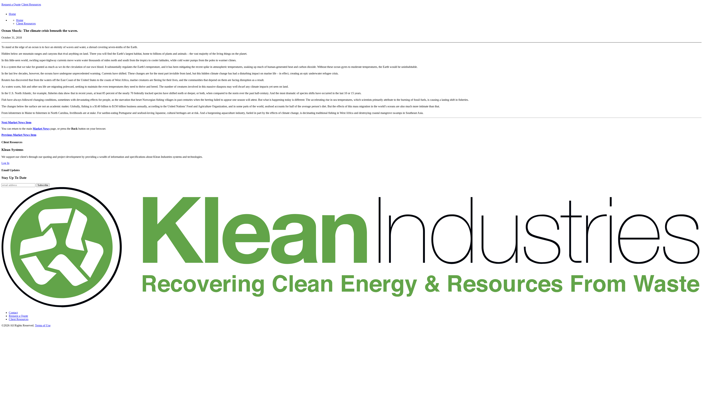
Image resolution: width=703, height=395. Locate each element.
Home (19, 20)
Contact (13, 312)
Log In (5, 163)
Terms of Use (43, 325)
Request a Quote (11, 4)
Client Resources (31, 4)
